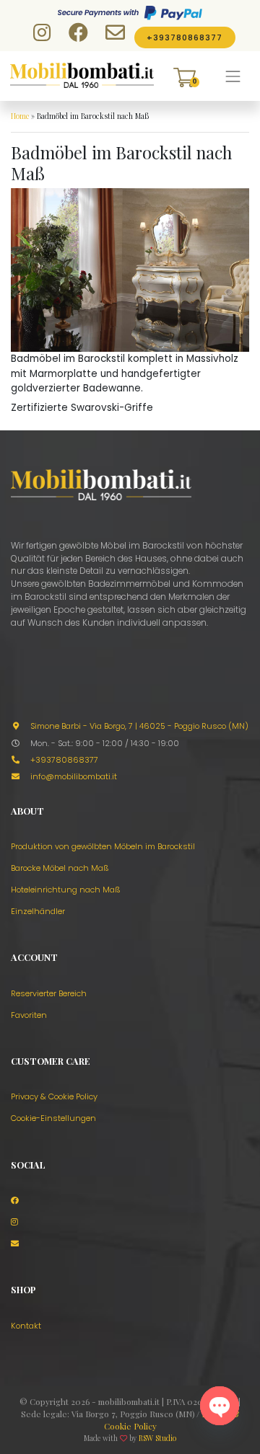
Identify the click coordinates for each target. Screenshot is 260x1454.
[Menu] (233, 76)
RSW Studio (157, 1438)
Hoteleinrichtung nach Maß (66, 889)
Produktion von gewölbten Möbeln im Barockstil (103, 846)
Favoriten (29, 1015)
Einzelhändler (38, 911)
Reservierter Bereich (49, 993)
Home (20, 116)
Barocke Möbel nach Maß (60, 868)
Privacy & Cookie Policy (54, 1096)
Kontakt (26, 1325)
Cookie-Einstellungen (53, 1118)
